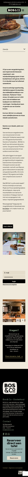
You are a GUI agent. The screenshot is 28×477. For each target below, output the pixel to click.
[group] (14, 310)
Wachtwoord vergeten (10, 284)
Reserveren (14, 458)
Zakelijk (5, 49)
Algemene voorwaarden (16, 468)
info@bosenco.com (16, 4)
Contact (5, 468)
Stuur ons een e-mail (14, 356)
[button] (18, 320)
